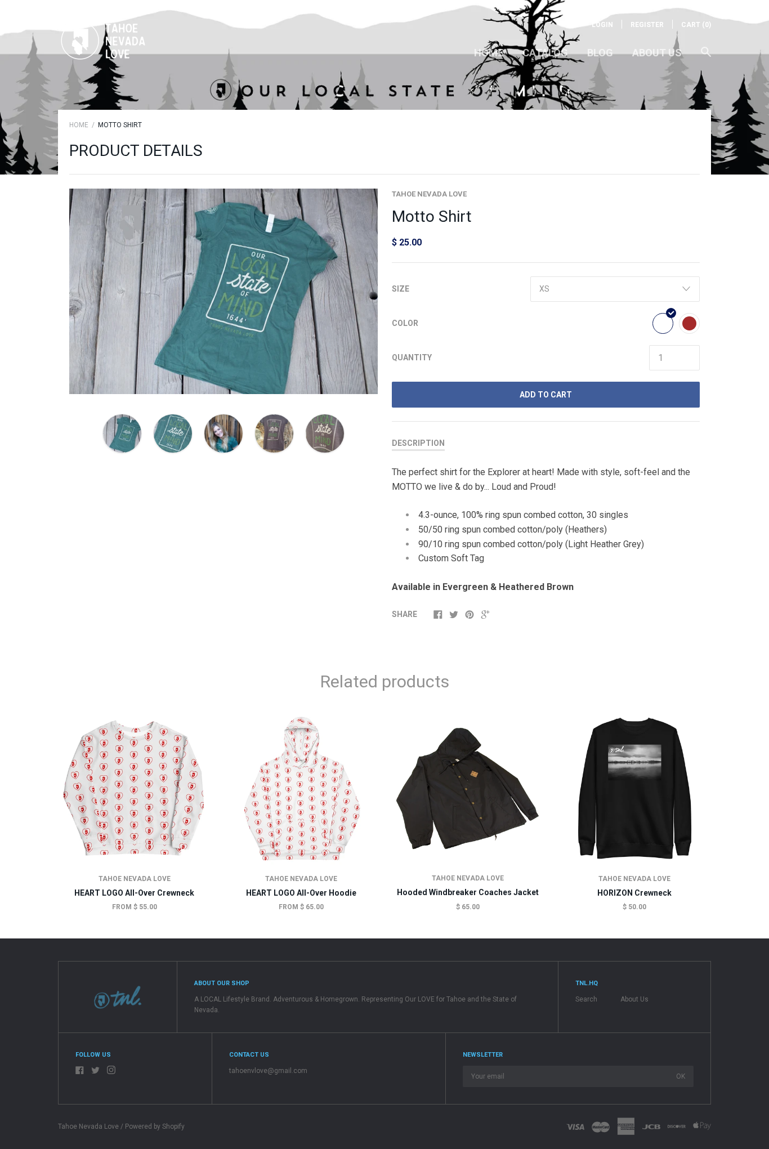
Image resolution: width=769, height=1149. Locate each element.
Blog (600, 53)
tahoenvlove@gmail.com (268, 1071)
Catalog (545, 53)
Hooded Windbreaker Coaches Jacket (468, 892)
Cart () (696, 25)
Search (586, 999)
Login (602, 25)
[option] (223, 291)
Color (405, 323)
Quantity (412, 357)
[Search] (706, 57)
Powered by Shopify (155, 1126)
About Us (657, 53)
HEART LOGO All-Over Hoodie (301, 892)
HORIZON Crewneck (634, 892)
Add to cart (546, 394)
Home (488, 53)
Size (400, 288)
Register (647, 25)
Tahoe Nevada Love (429, 194)
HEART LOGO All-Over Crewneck (134, 892)
